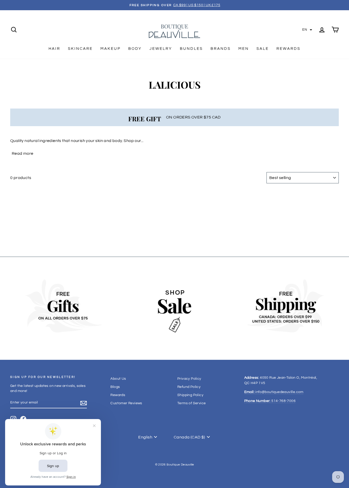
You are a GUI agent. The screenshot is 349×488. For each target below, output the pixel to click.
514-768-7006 (270, 401)
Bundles (191, 49)
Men (243, 49)
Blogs (115, 387)
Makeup (110, 49)
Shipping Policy (190, 395)
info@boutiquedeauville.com (274, 392)
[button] (307, 29)
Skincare (80, 49)
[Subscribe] (83, 403)
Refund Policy (189, 387)
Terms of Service (191, 403)
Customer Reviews (126, 403)
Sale (263, 49)
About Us (118, 378)
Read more (22, 153)
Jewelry (160, 49)
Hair (54, 49)
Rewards (288, 49)
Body (135, 49)
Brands (221, 49)
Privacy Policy (189, 378)
